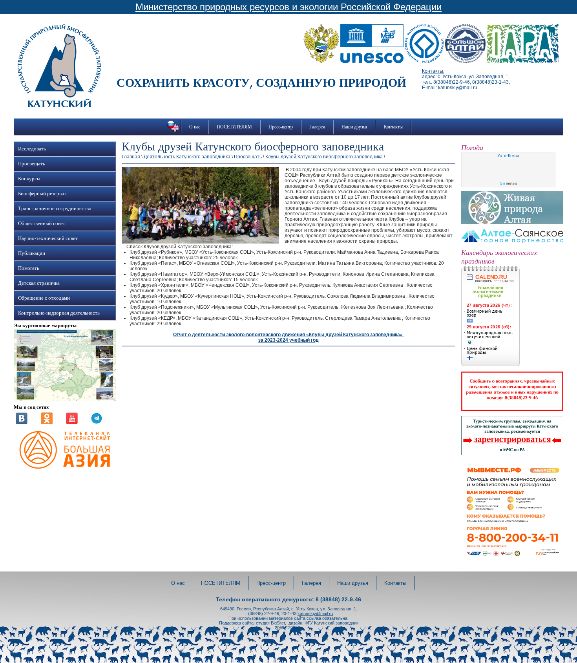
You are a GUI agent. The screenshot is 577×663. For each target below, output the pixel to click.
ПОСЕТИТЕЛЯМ (234, 127)
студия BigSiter (270, 623)
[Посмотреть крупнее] (65, 399)
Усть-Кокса (508, 155)
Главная (131, 156)
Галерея (317, 127)
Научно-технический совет (48, 238)
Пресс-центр (280, 127)
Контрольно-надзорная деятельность (59, 313)
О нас (194, 127)
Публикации (31, 253)
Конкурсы (29, 179)
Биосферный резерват (42, 193)
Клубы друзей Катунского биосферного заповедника (324, 156)
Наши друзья (354, 127)
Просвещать (31, 164)
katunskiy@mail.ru (315, 613)
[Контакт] (21, 422)
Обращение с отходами (44, 298)
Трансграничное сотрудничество (54, 208)
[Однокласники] (47, 422)
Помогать (28, 268)
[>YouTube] (72, 422)
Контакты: (433, 71)
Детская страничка (39, 283)
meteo (508, 183)
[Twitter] (96, 422)
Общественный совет (41, 223)
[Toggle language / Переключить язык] (173, 131)
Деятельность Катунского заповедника (187, 156)
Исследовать (32, 149)
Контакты (393, 127)
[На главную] (59, 105)
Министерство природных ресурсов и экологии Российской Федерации (288, 7)
